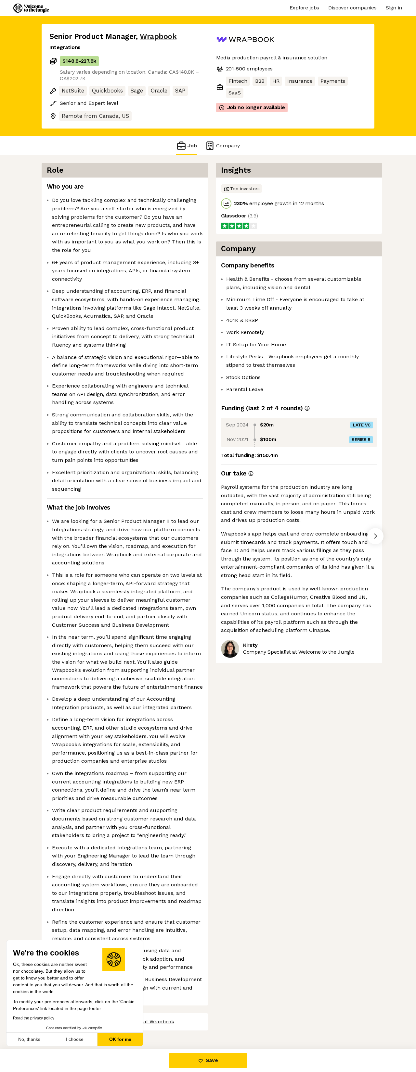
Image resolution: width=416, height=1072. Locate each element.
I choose (75, 1039)
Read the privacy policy (33, 1018)
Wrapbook (158, 36)
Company (228, 145)
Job (192, 145)
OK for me (120, 1039)
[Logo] (31, 8)
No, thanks (29, 1039)
